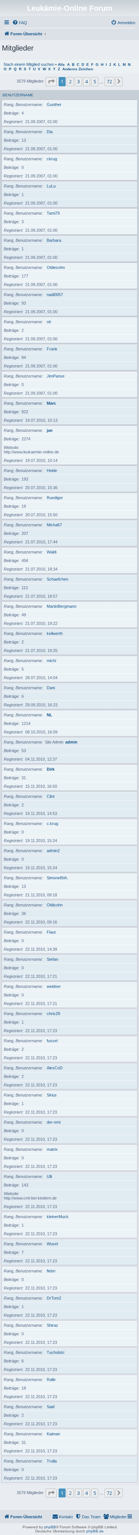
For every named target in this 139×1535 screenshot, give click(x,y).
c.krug (52, 823)
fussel (52, 1040)
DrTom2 (54, 1298)
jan (50, 430)
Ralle (51, 1379)
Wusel (52, 1244)
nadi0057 (55, 294)
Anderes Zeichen (77, 69)
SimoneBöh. (57, 878)
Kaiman (53, 1434)
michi (51, 660)
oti (49, 321)
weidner (54, 986)
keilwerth (55, 633)
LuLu (51, 186)
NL (49, 715)
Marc (51, 403)
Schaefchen (57, 579)
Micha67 (54, 525)
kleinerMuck (58, 1216)
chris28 (53, 1013)
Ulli (49, 1176)
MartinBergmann (61, 606)
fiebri (51, 1271)
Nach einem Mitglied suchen (29, 64)
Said (50, 1406)
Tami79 (53, 213)
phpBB (50, 1527)
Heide (52, 470)
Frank (52, 349)
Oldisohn (55, 905)
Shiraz (52, 1325)
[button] (51, 81)
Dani (51, 687)
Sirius (52, 1095)
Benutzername (18, 95)
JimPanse (55, 376)
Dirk (50, 769)
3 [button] (78, 81)
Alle (61, 64)
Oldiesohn (56, 267)
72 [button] (109, 81)
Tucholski (55, 1352)
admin (71, 742)
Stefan (52, 959)
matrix (52, 1149)
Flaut (51, 932)
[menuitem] (19, 22)
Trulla (52, 1461)
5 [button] (94, 81)
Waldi (51, 552)
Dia (50, 131)
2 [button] (70, 81)
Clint (50, 796)
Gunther (54, 104)
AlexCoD (55, 1068)
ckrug (52, 159)
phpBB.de (95, 1531)
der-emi (53, 1122)
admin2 (53, 850)
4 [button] (86, 81)
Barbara (54, 240)
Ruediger (55, 497)
